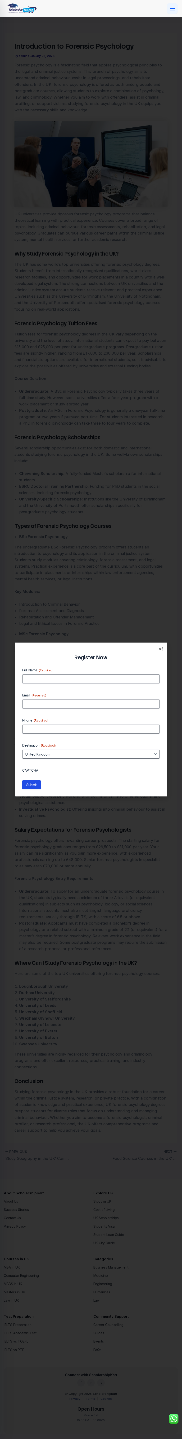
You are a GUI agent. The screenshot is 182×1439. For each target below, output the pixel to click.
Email (34, 695)
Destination (39, 745)
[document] (91, 719)
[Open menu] (172, 8)
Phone (35, 720)
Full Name (38, 670)
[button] (160, 649)
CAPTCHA (30, 770)
